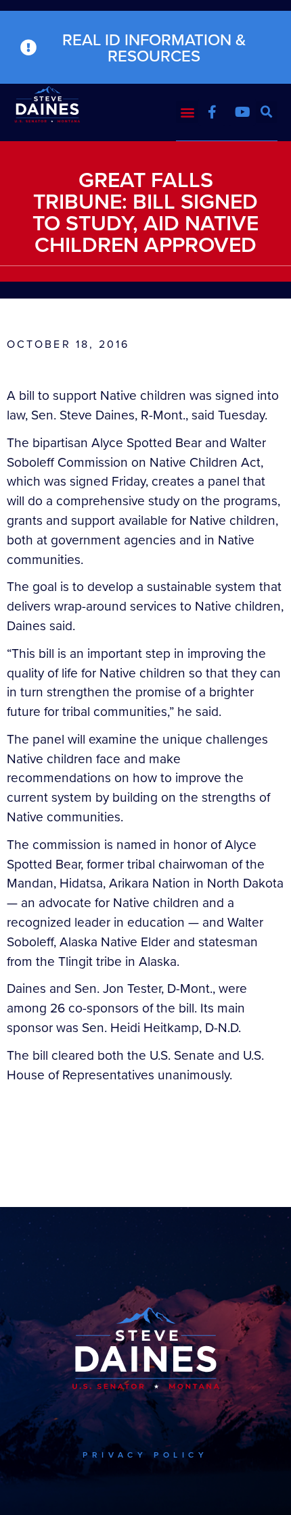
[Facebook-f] (211, 112)
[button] (187, 112)
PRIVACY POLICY (145, 1454)
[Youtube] (242, 112)
